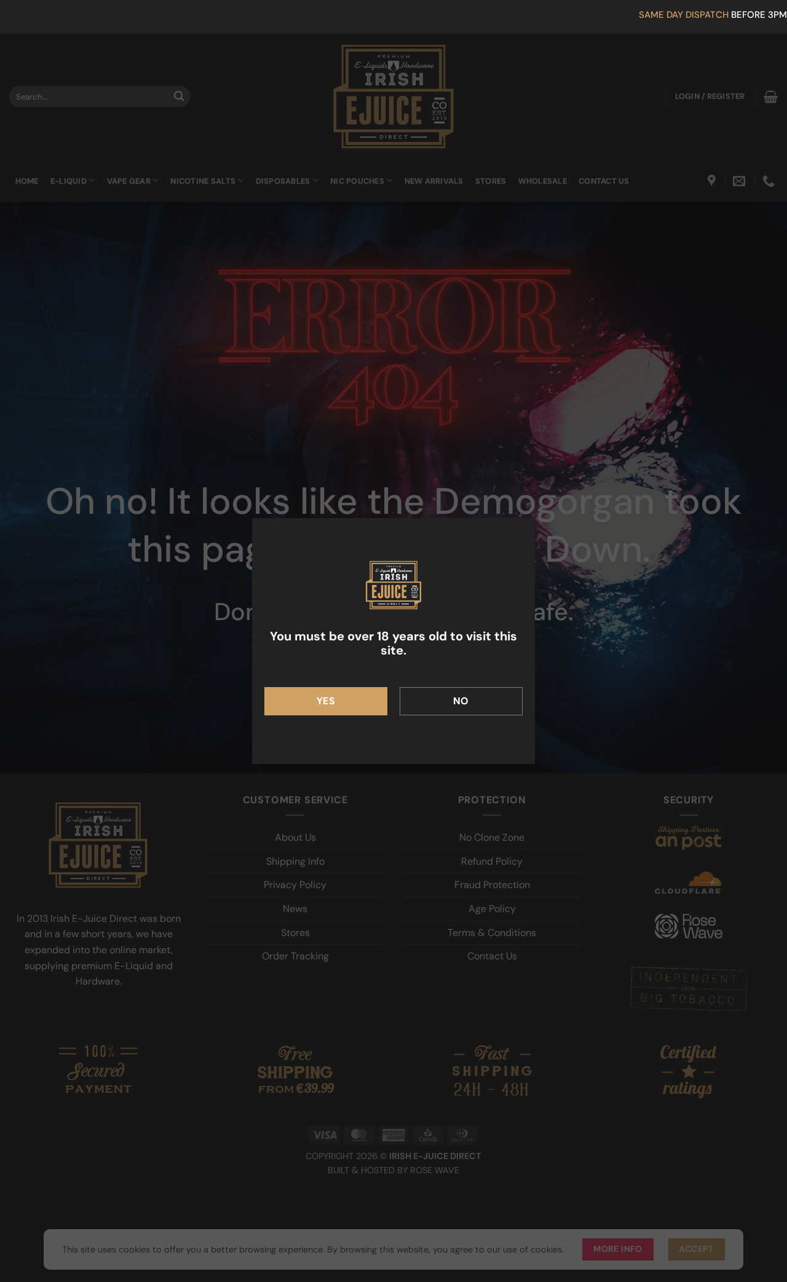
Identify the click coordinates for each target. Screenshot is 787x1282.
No (461, 700)
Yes (326, 700)
